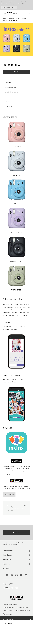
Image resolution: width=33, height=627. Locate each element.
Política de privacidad (10, 604)
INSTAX (18, 18)
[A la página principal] (7, 13)
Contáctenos (23, 607)
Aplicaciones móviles (23, 610)
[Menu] (29, 13)
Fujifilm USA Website (9, 7)
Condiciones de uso (9, 607)
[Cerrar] (30, 619)
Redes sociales (7, 610)
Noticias (6, 568)
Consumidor (11, 18)
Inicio (4, 18)
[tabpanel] (16, 39)
